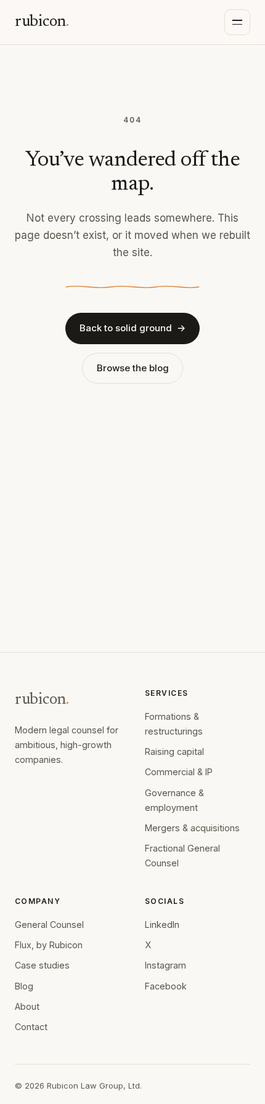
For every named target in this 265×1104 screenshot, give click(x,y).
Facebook (166, 986)
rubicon (42, 22)
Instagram (165, 965)
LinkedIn (162, 924)
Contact (31, 1026)
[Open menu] (237, 22)
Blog (24, 986)
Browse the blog (133, 368)
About (27, 1006)
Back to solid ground (133, 328)
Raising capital (174, 751)
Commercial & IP (179, 772)
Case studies (42, 965)
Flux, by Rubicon (49, 945)
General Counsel (49, 924)
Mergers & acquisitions (192, 828)
